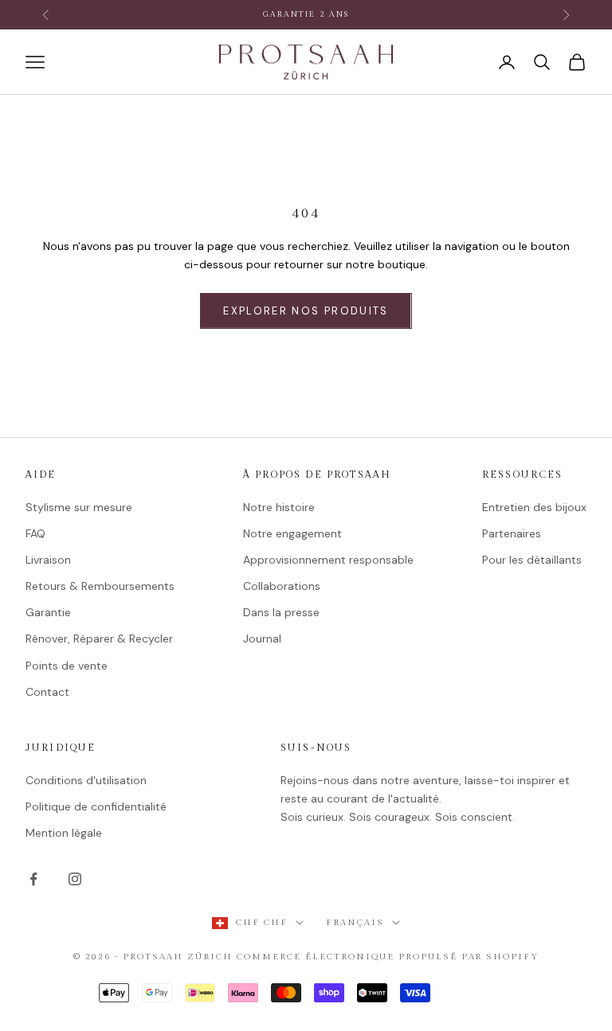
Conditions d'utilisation (86, 780)
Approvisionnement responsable (328, 560)
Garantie (48, 612)
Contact (47, 692)
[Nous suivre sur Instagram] (75, 879)
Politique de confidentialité (96, 806)
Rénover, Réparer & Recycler (99, 638)
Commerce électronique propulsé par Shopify (388, 956)
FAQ (35, 533)
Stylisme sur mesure (79, 507)
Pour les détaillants (532, 560)
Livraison (48, 560)
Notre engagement (292, 533)
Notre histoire (279, 507)
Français (355, 922)
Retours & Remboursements (100, 586)
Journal (262, 638)
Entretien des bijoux (534, 507)
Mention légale (64, 833)
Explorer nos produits (305, 311)
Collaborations (281, 586)
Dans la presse (281, 612)
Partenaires (511, 533)
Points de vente (67, 665)
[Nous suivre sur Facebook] (33, 879)
